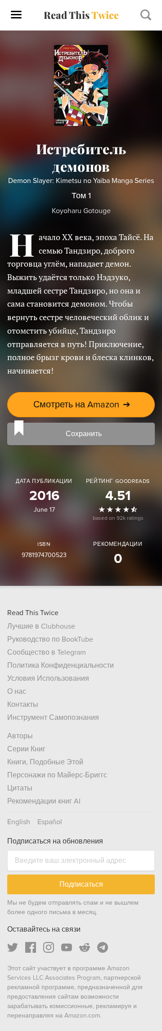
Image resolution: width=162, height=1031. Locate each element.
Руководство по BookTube (50, 639)
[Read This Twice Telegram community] (102, 947)
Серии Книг (26, 749)
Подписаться (81, 884)
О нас (16, 691)
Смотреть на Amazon (81, 404)
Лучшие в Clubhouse (41, 626)
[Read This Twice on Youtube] (66, 947)
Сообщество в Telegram (46, 652)
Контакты (22, 704)
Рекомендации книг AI (44, 801)
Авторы (20, 736)
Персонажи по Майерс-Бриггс (57, 775)
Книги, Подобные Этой (45, 762)
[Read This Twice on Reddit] (84, 947)
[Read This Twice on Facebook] (30, 947)
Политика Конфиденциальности (60, 665)
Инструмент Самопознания (53, 717)
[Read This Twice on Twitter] (12, 947)
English (18, 821)
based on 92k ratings (118, 518)
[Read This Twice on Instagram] (48, 947)
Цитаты (19, 788)
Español (49, 821)
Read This (81, 15)
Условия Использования (48, 678)
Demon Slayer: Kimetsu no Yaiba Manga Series (81, 180)
